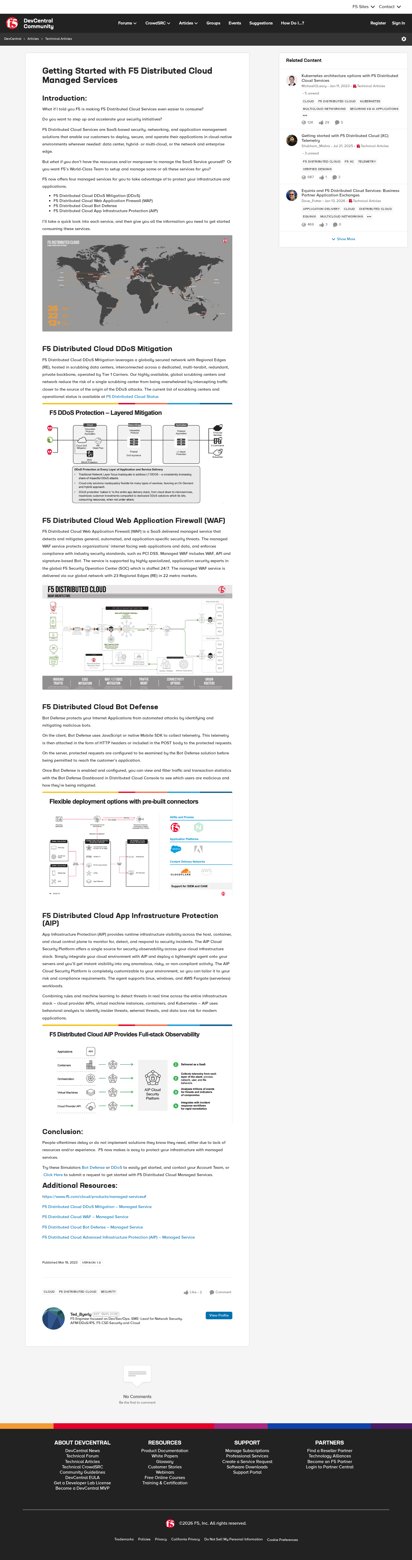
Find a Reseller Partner (329, 1451)
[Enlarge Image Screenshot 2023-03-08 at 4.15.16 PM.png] (137, 453)
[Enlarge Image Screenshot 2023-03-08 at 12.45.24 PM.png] (137, 845)
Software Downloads (247, 1467)
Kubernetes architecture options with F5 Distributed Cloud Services (350, 78)
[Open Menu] (404, 39)
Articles (33, 39)
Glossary (164, 1461)
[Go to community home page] (29, 23)
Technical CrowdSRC (82, 1467)
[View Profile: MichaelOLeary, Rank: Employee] (291, 80)
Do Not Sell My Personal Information (233, 1539)
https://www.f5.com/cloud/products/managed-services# (94, 1196)
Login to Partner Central (329, 1467)
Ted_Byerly (80, 1314)
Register (378, 23)
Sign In (398, 23)
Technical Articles (58, 39)
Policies (144, 1539)
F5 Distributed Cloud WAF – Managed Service (85, 1216)
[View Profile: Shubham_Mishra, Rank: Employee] (291, 140)
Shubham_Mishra (316, 146)
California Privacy (185, 1539)
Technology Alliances (330, 1456)
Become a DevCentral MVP (82, 1488)
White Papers (165, 1456)
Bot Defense (93, 1167)
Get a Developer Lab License (82, 1483)
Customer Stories (165, 1467)
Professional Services (247, 1456)
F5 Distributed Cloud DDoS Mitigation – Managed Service (97, 1206)
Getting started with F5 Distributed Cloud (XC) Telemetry (345, 138)
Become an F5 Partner (329, 1461)
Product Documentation (164, 1451)
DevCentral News (82, 1451)
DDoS (116, 1167)
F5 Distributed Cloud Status (132, 396)
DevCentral (12, 39)
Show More (346, 239)
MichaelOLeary (314, 86)
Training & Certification (165, 1483)
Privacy (161, 1539)
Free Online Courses (165, 1477)
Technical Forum (82, 1456)
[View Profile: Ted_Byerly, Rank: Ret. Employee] (53, 1318)
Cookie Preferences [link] (282, 1540)
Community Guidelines (82, 1472)
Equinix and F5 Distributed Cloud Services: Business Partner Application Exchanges (350, 193)
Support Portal (247, 1472)
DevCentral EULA (82, 1477)
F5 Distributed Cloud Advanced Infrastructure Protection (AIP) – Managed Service (118, 1237)
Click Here (53, 1174)
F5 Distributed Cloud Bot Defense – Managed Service (92, 1227)
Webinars (165, 1472)
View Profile (219, 1315)
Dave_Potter (311, 201)
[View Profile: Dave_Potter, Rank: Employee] (291, 195)
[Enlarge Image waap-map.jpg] (137, 636)
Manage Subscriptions (247, 1451)
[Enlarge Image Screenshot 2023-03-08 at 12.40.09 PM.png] (137, 1074)
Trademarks (124, 1539)
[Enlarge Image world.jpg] (137, 283)
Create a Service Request (247, 1461)
